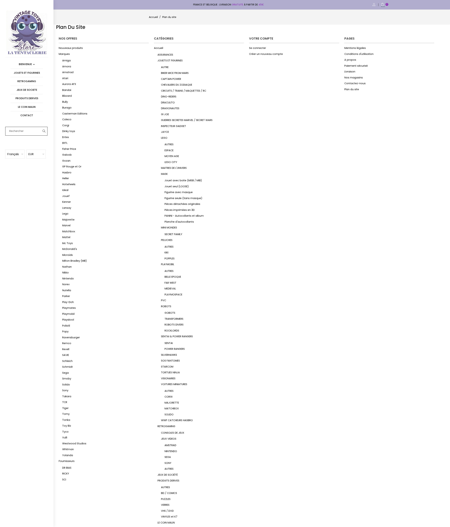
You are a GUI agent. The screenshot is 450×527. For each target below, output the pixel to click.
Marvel (66, 225)
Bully (65, 102)
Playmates (69, 308)
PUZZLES (166, 499)
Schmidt (67, 367)
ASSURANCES (165, 54)
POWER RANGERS (175, 349)
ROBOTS (166, 306)
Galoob (67, 154)
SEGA (168, 457)
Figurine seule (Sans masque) (183, 198)
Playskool (68, 319)
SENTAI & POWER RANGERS (177, 336)
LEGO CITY (171, 162)
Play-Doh (68, 302)
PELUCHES (166, 240)
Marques (64, 54)
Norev (66, 284)
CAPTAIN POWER (171, 79)
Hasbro (66, 172)
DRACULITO (168, 102)
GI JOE (165, 114)
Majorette (68, 219)
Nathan (67, 267)
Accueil (158, 48)
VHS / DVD (167, 511)
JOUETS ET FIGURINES (170, 60)
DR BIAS (66, 467)
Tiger (65, 408)
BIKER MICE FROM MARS (175, 73)
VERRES (165, 505)
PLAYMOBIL (167, 264)
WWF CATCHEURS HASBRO (177, 420)
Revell (65, 349)
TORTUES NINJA (170, 372)
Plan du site (351, 89)
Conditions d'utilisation (359, 54)
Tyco (65, 431)
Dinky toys (68, 131)
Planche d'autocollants (179, 221)
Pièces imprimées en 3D (180, 210)
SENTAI (169, 343)
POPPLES (170, 258)
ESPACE (169, 150)
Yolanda (67, 455)
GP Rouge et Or (71, 166)
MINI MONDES (169, 227)
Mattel (66, 237)
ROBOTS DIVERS (174, 324)
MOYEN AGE (172, 156)
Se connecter (257, 48)
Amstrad (67, 72)
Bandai (66, 90)
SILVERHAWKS (169, 355)
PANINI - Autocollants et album (184, 216)
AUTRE (165, 67)
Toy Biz (66, 425)
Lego (65, 213)
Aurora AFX (69, 84)
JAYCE (165, 132)
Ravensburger (71, 337)
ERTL (65, 143)
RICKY (65, 473)
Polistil (66, 325)
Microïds (67, 255)
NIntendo (68, 278)
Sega (65, 373)
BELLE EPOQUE (173, 277)
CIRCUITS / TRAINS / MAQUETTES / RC (183, 90)
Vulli (64, 437)
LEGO (164, 138)
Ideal (65, 190)
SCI (64, 479)
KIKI (166, 252)
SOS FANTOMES (170, 360)
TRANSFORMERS (174, 319)
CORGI (168, 396)
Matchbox (68, 231)
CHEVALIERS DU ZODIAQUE (176, 85)
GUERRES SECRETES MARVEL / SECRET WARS (187, 120)
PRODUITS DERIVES (168, 480)
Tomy (66, 414)
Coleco (66, 119)
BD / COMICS (169, 493)
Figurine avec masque (179, 192)
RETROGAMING (166, 426)
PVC (163, 300)
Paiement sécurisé (356, 66)
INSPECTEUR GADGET (173, 126)
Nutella (66, 290)
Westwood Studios (74, 443)
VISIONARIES (168, 378)
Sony (65, 390)
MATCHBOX (172, 408)
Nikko (65, 272)
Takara (66, 396)
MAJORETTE (172, 402)
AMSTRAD (170, 445)
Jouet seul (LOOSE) (177, 186)
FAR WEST (170, 283)
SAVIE (65, 355)
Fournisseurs (67, 461)
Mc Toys (67, 243)
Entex (65, 137)
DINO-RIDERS (168, 96)
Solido (66, 384)
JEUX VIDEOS (168, 438)
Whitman (68, 449)
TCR (64, 402)
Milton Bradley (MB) (74, 261)
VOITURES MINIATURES (174, 384)
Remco (66, 343)
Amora (66, 66)
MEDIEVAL (170, 288)
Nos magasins (353, 77)
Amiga (66, 60)
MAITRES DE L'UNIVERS (174, 168)
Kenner (66, 202)
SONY (168, 463)
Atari (65, 78)
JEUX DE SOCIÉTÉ (168, 475)
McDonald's (69, 249)
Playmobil (68, 314)
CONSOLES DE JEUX (172, 433)
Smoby (66, 378)
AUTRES (169, 144)
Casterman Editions (74, 113)
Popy (65, 331)
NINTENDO (171, 451)
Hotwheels (68, 184)
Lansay (66, 208)
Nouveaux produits (71, 48)
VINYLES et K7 (169, 516)
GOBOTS (170, 313)
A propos (350, 60)
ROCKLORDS (172, 330)
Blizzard (67, 96)
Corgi (65, 125)
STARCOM (167, 366)
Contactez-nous (355, 83)
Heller (65, 178)
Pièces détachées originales (182, 204)
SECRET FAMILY (173, 234)
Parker (66, 296)
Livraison (349, 71)
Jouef (66, 196)
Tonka (66, 420)
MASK (164, 174)
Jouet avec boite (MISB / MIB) (183, 180)
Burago (67, 107)
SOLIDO (169, 414)
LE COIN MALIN (166, 522)
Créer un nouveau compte (266, 54)
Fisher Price (69, 149)
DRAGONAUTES (170, 108)
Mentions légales (355, 48)
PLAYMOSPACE (173, 294)
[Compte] (374, 5)
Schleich (67, 361)
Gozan (66, 160)
